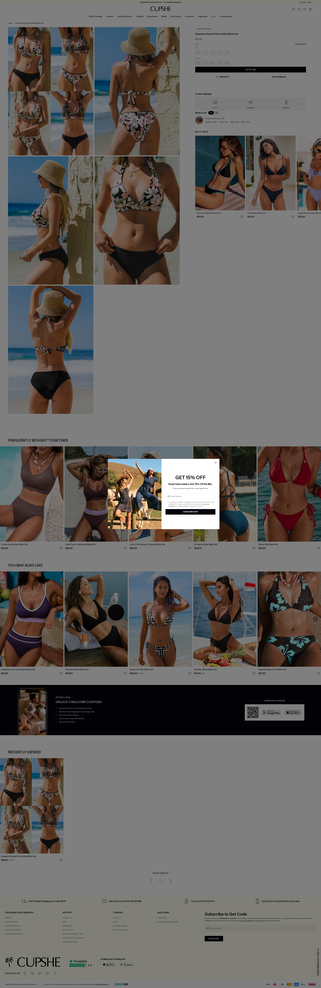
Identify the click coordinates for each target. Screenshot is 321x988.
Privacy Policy (183, 506)
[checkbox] (167, 502)
